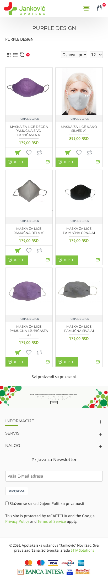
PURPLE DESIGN (29, 118)
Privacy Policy (17, 521)
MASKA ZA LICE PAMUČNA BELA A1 (28, 231)
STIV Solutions (82, 550)
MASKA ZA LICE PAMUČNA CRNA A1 (79, 231)
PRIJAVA (17, 491)
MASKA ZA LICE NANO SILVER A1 (79, 129)
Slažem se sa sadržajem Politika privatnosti (47, 503)
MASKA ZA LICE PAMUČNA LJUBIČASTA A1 (29, 331)
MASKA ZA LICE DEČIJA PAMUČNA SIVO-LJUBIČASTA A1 (29, 131)
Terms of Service (51, 521)
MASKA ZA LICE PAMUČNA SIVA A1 (79, 329)
